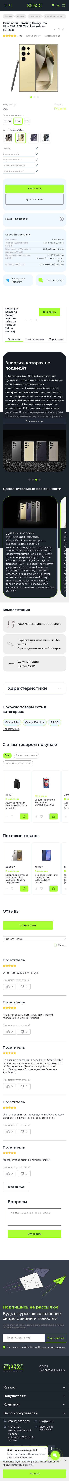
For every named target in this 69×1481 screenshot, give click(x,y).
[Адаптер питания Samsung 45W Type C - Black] (17, 783)
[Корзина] (63, 5)
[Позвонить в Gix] (58, 5)
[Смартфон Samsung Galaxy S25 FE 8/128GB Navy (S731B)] (46, 855)
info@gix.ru (46, 1421)
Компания (12, 1404)
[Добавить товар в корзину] (24, 816)
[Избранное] (59, 29)
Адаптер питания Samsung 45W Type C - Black (16, 805)
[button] (29, 480)
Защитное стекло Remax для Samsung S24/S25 (45, 802)
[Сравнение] (55, 29)
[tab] (31, 97)
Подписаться (55, 1338)
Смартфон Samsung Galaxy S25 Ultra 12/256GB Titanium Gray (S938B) (17, 879)
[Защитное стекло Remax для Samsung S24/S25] (46, 783)
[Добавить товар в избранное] (12, 816)
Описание (14, 339)
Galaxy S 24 (12, 722)
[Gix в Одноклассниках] (51, 1448)
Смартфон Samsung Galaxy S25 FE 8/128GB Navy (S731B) (46, 879)
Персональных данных (51, 1347)
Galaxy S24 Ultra (34, 722)
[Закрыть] (65, 1460)
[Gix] (34, 5)
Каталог (10, 1387)
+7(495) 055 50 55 (19, 1421)
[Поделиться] (63, 29)
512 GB (54, 722)
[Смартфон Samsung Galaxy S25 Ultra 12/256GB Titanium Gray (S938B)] (17, 855)
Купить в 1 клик (34, 199)
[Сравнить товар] (7, 816)
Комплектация (35, 339)
